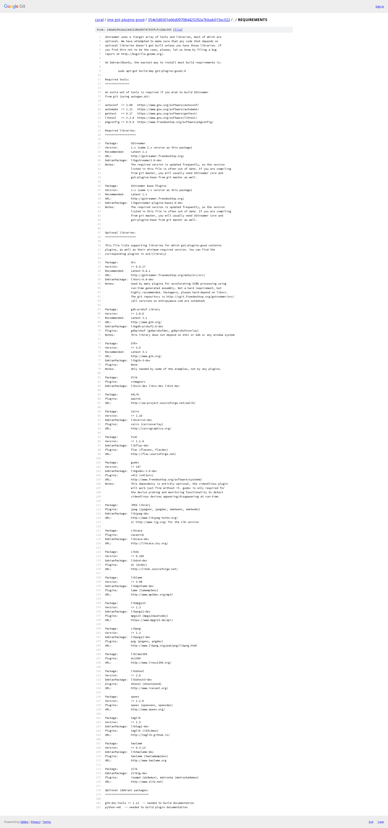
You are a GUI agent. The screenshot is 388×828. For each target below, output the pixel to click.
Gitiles (24, 822)
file (178, 29)
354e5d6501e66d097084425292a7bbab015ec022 (189, 19)
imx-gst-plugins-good (125, 19)
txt (371, 822)
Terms (46, 822)
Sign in (379, 6)
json (380, 822)
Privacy (35, 822)
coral (99, 19)
